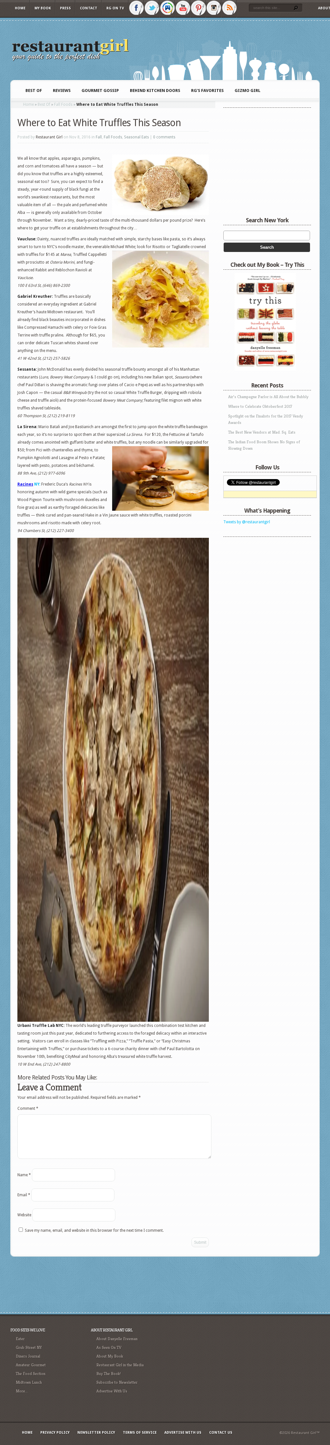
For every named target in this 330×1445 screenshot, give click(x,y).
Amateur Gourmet (31, 1365)
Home (20, 8)
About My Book (109, 1356)
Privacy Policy (55, 1432)
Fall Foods (63, 104)
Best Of (44, 104)
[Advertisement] (263, 580)
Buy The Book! (108, 1373)
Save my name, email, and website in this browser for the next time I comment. (94, 1230)
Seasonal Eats (136, 137)
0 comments (164, 137)
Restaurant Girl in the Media (120, 1365)
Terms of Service (140, 1432)
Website (24, 1215)
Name (24, 1175)
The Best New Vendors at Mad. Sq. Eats (262, 432)
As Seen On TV (108, 1347)
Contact (88, 8)
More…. (22, 1391)
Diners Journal (28, 1356)
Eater (20, 1338)
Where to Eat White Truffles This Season (99, 122)
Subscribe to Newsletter (117, 1382)
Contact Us (220, 1432)
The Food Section (30, 1373)
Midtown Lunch (29, 1382)
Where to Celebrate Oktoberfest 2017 (260, 406)
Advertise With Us (111, 1391)
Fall (99, 137)
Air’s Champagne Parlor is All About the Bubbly (268, 396)
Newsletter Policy (96, 1432)
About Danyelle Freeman (117, 1338)
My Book (42, 8)
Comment (27, 1108)
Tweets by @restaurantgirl (246, 522)
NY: (36, 484)
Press (65, 8)
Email (23, 1195)
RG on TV (115, 8)
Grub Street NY (29, 1347)
